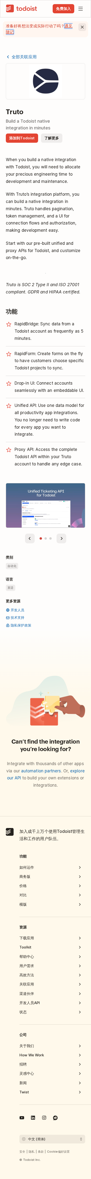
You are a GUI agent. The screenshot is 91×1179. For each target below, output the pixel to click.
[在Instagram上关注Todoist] (44, 1118)
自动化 (12, 566)
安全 (22, 1151)
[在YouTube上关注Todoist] (22, 1118)
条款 (41, 1151)
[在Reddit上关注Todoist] (55, 1118)
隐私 (32, 1151)
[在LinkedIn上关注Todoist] (33, 1118)
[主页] (21, 9)
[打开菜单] (80, 8)
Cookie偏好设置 (58, 1151)
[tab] (41, 538)
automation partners (41, 771)
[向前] (30, 538)
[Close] (82, 27)
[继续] (61, 538)
